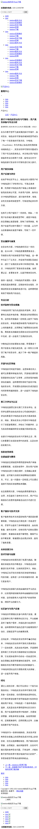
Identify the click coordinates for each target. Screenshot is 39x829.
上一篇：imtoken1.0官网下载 (16, 765)
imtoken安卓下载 (16, 25)
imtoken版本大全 (16, 20)
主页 (7, 115)
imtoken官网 (14, 27)
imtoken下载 (14, 29)
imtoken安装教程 (16, 23)
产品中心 (14, 115)
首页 (7, 16)
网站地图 (19, 791)
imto (6, 18)
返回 (2, 773)
